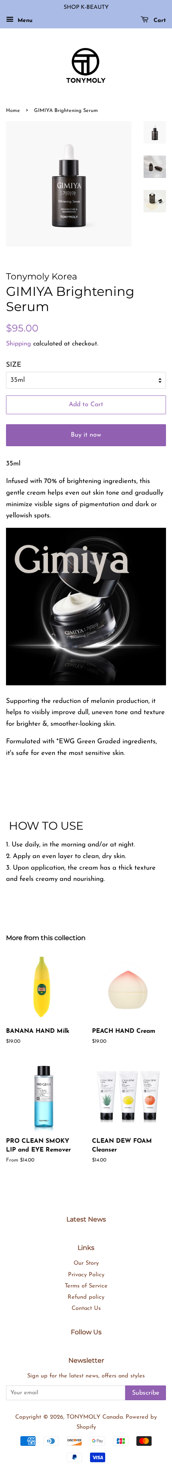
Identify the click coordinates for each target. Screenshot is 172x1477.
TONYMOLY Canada (94, 1417)
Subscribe (145, 1393)
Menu (24, 21)
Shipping (18, 344)
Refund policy (86, 1297)
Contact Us (86, 1308)
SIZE (13, 364)
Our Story (86, 1263)
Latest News (86, 1219)
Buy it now (86, 435)
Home (13, 110)
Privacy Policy (86, 1275)
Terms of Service (86, 1286)
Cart (159, 21)
